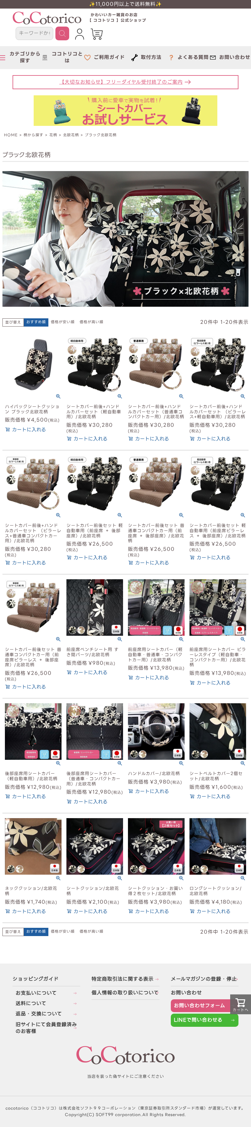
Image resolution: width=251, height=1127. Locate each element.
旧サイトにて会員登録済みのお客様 (46, 1028)
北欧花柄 (71, 135)
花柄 (53, 135)
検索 (62, 33)
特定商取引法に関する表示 (123, 979)
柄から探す (33, 135)
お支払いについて (36, 993)
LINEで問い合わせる (198, 1020)
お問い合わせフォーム (199, 1005)
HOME (11, 135)
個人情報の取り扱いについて (125, 993)
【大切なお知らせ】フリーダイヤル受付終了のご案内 (121, 82)
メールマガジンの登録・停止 (204, 979)
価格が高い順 (91, 322)
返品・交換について (39, 1014)
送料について (31, 1003)
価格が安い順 (63, 322)
